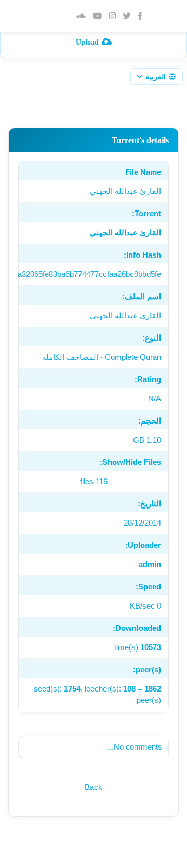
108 (129, 688)
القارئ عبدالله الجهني (125, 232)
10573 (150, 647)
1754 (72, 688)
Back (93, 787)
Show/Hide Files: (130, 462)
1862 (152, 688)
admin (150, 564)
